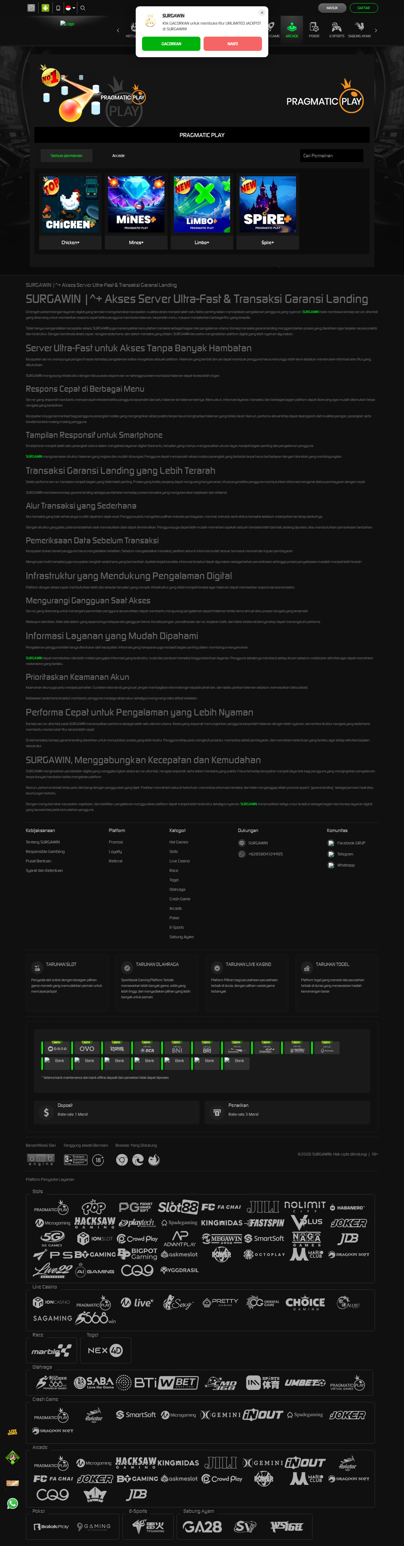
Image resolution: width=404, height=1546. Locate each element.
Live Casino (179, 861)
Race (173, 870)
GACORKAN (171, 43)
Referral (115, 861)
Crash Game (269, 36)
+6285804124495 (265, 854)
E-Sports (337, 36)
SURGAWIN (310, 312)
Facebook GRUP (351, 843)
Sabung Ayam (359, 36)
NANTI (233, 43)
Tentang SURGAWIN (43, 842)
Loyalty (115, 851)
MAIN (74, 194)
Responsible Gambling (45, 851)
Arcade (292, 36)
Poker (314, 36)
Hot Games (135, 36)
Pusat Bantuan (38, 861)
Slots (173, 851)
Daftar (364, 8)
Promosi (116, 842)
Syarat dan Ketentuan (44, 870)
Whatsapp (346, 865)
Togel (174, 880)
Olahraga (177, 889)
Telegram (345, 854)
